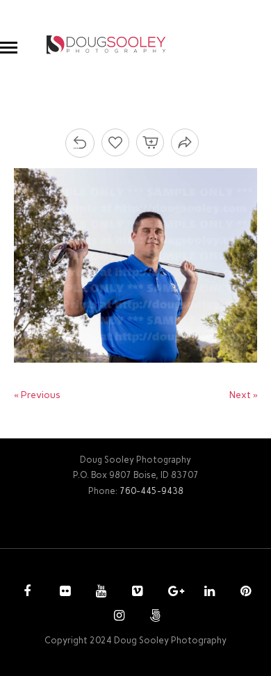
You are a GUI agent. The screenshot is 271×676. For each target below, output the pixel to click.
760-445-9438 (151, 491)
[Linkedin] (207, 592)
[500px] (153, 617)
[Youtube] (99, 592)
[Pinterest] (244, 592)
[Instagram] (117, 617)
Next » (243, 395)
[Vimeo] (135, 592)
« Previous (37, 395)
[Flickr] (63, 592)
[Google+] (171, 592)
